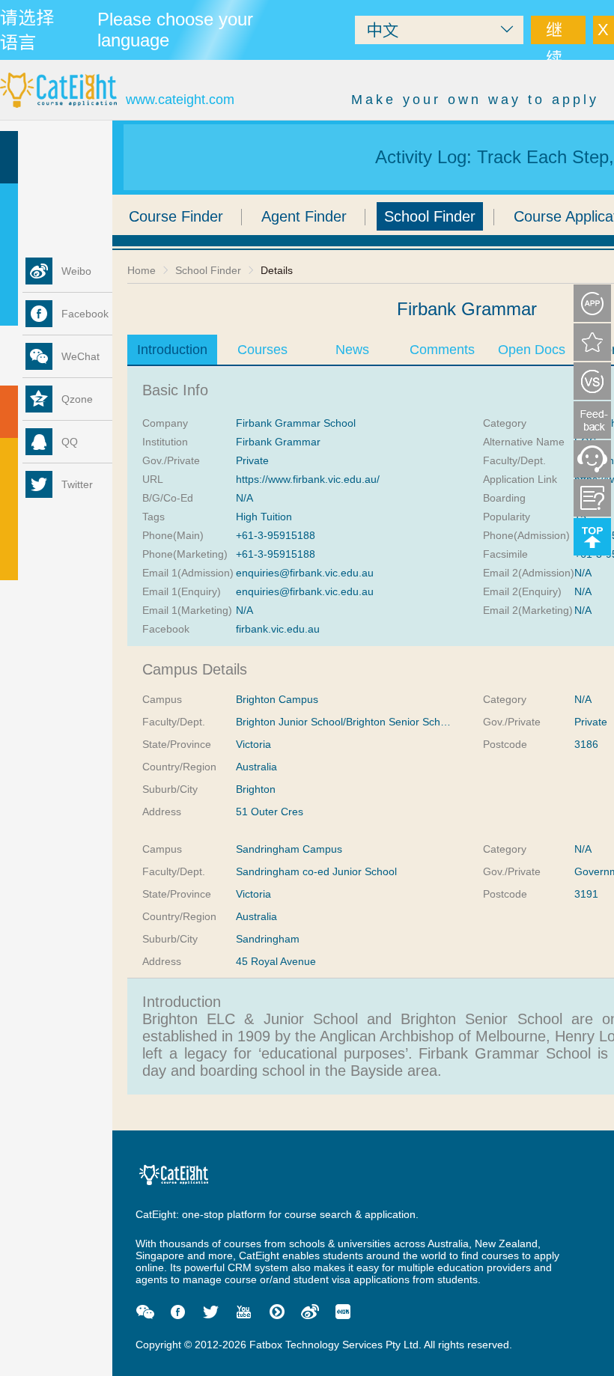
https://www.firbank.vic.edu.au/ (308, 479)
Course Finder (176, 216)
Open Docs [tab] (531, 349)
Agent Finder (304, 216)
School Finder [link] (208, 270)
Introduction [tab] (172, 349)
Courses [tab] (262, 349)
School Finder (429, 216)
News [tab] (352, 349)
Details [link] (277, 270)
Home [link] (141, 270)
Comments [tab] (442, 349)
